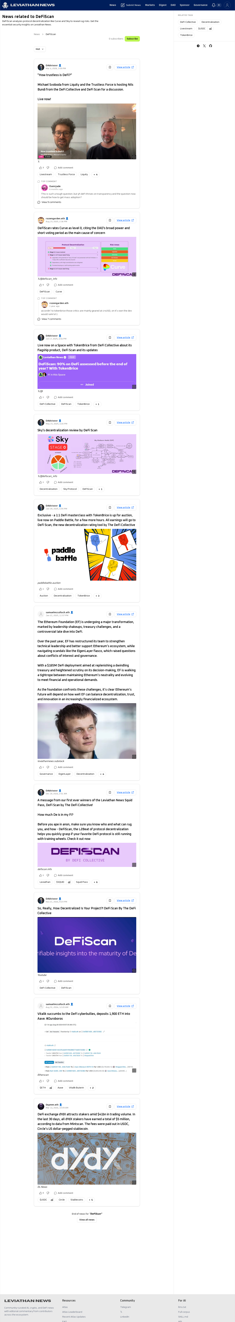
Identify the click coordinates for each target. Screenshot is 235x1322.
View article (123, 67)
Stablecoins (77, 1200)
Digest (163, 5)
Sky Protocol (70, 489)
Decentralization (48, 489)
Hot (38, 49)
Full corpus (184, 1312)
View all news (86, 1220)
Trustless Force (66, 174)
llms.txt (182, 1307)
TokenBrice (83, 404)
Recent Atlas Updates (74, 1317)
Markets (150, 5)
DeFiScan (45, 291)
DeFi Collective (47, 404)
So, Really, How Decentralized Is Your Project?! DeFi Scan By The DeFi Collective (87, 911)
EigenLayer (65, 774)
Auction (44, 596)
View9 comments (51, 202)
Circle (62, 1200)
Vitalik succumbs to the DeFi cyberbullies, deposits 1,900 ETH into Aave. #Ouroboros (84, 1016)
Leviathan (45, 882)
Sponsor (185, 5)
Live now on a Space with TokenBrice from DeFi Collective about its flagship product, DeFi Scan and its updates (85, 348)
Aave (60, 1088)
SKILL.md (183, 1317)
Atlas (65, 1307)
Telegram (125, 1307)
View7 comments (51, 319)
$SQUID (60, 882)
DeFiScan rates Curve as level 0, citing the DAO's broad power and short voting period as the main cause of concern (84, 231)
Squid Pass (82, 882)
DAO (173, 5)
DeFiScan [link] (51, 34)
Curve (59, 291)
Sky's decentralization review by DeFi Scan (67, 430)
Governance (200, 5)
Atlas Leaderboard (72, 1312)
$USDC (43, 1200)
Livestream (46, 174)
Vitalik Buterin (76, 1088)
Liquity (84, 174)
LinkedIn (124, 1317)
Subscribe (132, 39)
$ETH (43, 1088)
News (113, 5)
